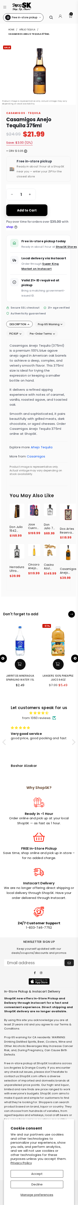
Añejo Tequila (27, 29)
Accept (37, 1174)
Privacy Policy (21, 1163)
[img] (39, 713)
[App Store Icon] (39, 981)
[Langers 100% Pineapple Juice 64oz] (58, 639)
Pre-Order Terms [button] (41, 333)
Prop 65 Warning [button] (49, 324)
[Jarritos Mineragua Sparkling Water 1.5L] (20, 639)
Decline (37, 1184)
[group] (21, 194)
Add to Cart (27, 210)
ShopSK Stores (66, 246)
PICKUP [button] (14, 333)
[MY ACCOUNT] (60, 17)
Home (11, 29)
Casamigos (36, 456)
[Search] (51, 17)
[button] (5, 6)
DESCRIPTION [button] (18, 324)
